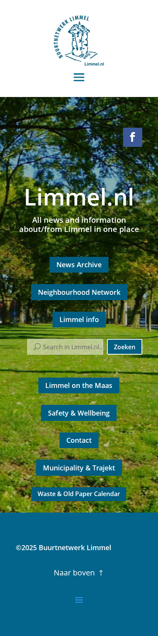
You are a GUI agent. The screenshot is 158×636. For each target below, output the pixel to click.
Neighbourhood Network (79, 292)
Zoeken (124, 347)
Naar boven (74, 572)
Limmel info (79, 319)
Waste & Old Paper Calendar (79, 494)
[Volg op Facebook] (132, 137)
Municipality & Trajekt (79, 467)
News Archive (79, 264)
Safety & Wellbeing (79, 412)
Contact (79, 440)
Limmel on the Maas (78, 385)
